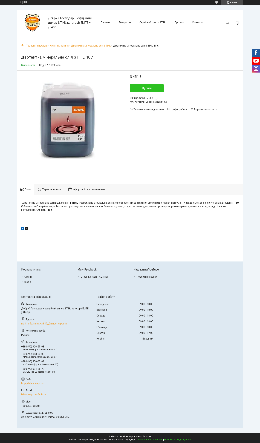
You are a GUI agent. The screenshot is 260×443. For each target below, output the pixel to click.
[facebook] (22, 229)
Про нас (179, 22)
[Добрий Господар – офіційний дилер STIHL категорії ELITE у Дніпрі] (32, 22)
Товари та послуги (37, 45)
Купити (147, 88)
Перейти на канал (147, 276)
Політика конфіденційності (177, 439)
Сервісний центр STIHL (153, 22)
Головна (105, 22)
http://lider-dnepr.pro (32, 383)
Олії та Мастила (59, 45)
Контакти (197, 22)
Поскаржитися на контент (150, 439)
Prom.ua (147, 436)
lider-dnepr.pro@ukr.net (34, 394)
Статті (28, 276)
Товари (123, 22)
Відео (27, 281)
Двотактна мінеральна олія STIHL (91, 45)
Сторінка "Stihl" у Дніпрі (94, 276)
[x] (26, 229)
